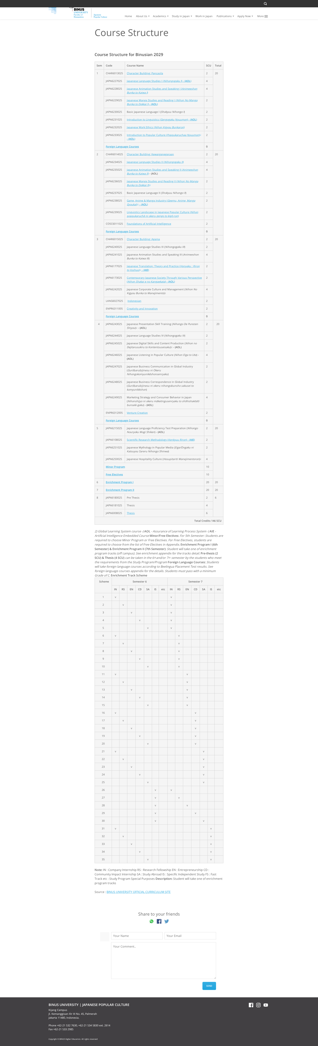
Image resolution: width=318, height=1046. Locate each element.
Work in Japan (204, 16)
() (151, 281)
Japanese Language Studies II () (155, 162)
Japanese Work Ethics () (156, 127)
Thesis (131, 513)
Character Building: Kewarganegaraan (150, 154)
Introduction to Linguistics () (162, 119)
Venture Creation (137, 412)
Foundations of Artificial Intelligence (149, 223)
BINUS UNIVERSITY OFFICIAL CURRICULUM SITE (139, 892)
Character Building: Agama (143, 239)
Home (128, 16)
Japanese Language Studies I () (159, 81)
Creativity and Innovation (142, 308)
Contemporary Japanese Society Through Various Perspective (164, 277)
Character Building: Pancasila (145, 73)
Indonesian (134, 301)
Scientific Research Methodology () (161, 439)
